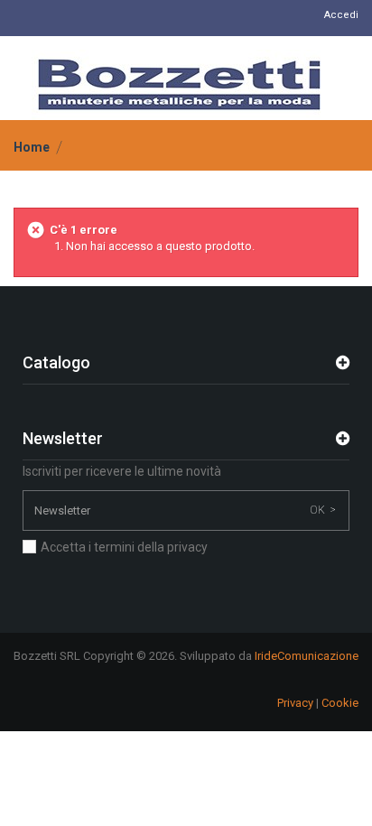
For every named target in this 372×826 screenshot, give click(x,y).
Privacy (295, 703)
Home (32, 147)
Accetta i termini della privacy (124, 547)
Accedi (341, 15)
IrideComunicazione (306, 656)
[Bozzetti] (179, 85)
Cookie (339, 703)
